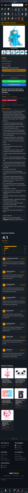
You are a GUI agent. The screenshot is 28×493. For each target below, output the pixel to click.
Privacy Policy (4, 458)
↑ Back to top (14, 438)
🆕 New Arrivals (18, 445)
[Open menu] (2, 5)
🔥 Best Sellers (18, 447)
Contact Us (3, 447)
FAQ (2, 456)
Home (2, 22)
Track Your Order (18, 456)
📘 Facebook (4, 465)
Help (22, 475)
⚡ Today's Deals (18, 449)
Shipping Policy (4, 454)
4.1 (9, 96)
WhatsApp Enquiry (15, 81)
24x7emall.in (3, 479)
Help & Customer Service (20, 460)
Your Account (18, 454)
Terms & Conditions (5, 460)
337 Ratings (14, 96)
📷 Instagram (4, 467)
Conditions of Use (7, 475)
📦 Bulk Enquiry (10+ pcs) (14, 84)
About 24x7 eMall (5, 445)
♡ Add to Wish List (14, 78)
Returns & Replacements (20, 458)
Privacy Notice (16, 475)
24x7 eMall (7, 94)
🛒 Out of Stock (14, 70)
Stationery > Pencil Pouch (10, 22)
